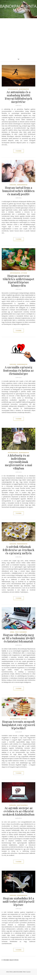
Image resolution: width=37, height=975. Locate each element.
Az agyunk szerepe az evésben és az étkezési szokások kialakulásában (19, 811)
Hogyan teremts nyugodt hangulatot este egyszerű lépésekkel (18, 725)
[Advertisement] (18, 37)
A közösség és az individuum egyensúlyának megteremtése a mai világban (18, 461)
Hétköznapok (13, 89)
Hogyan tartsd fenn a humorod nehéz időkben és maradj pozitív (18, 191)
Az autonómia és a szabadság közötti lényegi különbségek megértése (18, 96)
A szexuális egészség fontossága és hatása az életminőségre (18, 370)
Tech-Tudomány (21, 632)
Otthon (24, 273)
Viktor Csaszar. (27, 972)
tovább (18, 151)
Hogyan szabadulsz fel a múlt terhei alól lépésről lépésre (18, 901)
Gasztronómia (22, 805)
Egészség (13, 184)
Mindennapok (24, 89)
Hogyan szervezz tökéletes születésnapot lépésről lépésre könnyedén (18, 280)
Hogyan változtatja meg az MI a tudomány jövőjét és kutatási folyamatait (18, 638)
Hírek (12, 632)
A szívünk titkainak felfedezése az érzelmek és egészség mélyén (18, 550)
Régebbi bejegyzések (11, 960)
